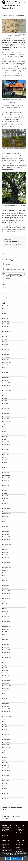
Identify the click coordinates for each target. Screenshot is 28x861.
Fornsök (17, 157)
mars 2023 (5, 406)
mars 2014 (5, 672)
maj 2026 (5, 313)
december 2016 (6, 590)
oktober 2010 (6, 775)
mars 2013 (5, 701)
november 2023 (6, 385)
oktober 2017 (6, 565)
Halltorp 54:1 (20, 148)
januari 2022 (6, 441)
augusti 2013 (6, 688)
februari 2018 (6, 557)
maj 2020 (5, 493)
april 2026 (5, 316)
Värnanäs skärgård (15, 164)
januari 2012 (6, 737)
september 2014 (7, 657)
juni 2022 (5, 429)
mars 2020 (5, 498)
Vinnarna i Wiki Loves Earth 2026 (13, 263)
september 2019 (7, 513)
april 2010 (5, 791)
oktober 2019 (6, 511)
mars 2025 (5, 346)
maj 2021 (5, 462)
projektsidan (13, 231)
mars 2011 (5, 762)
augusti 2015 (6, 629)
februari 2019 (6, 531)
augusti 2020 (6, 485)
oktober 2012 (6, 714)
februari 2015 (6, 644)
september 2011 (7, 747)
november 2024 (6, 357)
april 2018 (5, 552)
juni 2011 (5, 755)
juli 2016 (5, 603)
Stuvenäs (4, 114)
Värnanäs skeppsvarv (7, 169)
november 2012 (6, 711)
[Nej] (25, 857)
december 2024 (6, 354)
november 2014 (6, 652)
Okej (8, 858)
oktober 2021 (6, 449)
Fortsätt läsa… (8, 264)
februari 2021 (6, 470)
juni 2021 (5, 459)
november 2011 (6, 742)
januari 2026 (6, 323)
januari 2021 (6, 472)
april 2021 (5, 465)
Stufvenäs (11, 210)
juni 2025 (5, 339)
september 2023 (7, 390)
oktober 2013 (6, 683)
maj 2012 (5, 726)
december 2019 (6, 506)
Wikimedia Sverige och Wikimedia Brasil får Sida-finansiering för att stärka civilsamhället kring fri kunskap (15, 275)
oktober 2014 (6, 655)
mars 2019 (5, 529)
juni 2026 (5, 311)
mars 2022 (5, 436)
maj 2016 (5, 608)
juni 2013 (5, 693)
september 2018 (7, 544)
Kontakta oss (6, 825)
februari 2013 (6, 703)
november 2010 (6, 773)
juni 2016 (5, 606)
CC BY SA (16, 102)
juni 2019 (5, 521)
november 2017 (6, 562)
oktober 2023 (6, 388)
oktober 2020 (6, 480)
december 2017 (6, 560)
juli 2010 (5, 783)
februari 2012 (6, 734)
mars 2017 (5, 583)
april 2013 (5, 698)
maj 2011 (5, 757)
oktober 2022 (6, 418)
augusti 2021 (6, 454)
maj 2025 (5, 341)
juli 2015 (5, 631)
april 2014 (5, 670)
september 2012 (7, 716)
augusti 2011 (6, 750)
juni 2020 (5, 490)
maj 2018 (5, 549)
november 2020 (6, 477)
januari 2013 (6, 706)
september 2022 (7, 421)
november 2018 (6, 539)
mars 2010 (5, 793)
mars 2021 (5, 467)
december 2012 (6, 708)
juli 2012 (5, 721)
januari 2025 (6, 352)
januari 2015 (6, 647)
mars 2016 (5, 613)
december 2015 (6, 621)
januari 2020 (6, 503)
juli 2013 (5, 690)
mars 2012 (5, 732)
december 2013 (6, 680)
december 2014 (6, 649)
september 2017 (7, 567)
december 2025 (6, 326)
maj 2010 (5, 788)
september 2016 (7, 598)
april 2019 (5, 526)
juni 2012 (5, 724)
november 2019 (6, 508)
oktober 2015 (6, 624)
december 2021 (6, 444)
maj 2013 (5, 696)
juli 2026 (5, 308)
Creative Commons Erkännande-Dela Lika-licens (7, 849)
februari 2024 (6, 377)
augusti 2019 (6, 516)
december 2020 (6, 475)
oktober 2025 (6, 329)
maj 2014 (5, 667)
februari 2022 (6, 439)
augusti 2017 (6, 570)
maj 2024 (5, 370)
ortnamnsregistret (14, 215)
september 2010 (7, 778)
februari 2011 (6, 765)
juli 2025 (5, 336)
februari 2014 (6, 675)
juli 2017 (5, 572)
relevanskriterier (6, 70)
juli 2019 (5, 518)
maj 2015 (5, 637)
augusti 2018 (6, 547)
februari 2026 (6, 321)
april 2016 (5, 611)
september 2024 (7, 362)
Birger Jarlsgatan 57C (6, 829)
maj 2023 (5, 400)
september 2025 (7, 331)
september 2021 (7, 452)
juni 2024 (5, 367)
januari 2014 (6, 678)
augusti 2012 (6, 719)
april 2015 (5, 639)
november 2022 (6, 416)
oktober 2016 (6, 595)
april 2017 (5, 580)
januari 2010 (6, 798)
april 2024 (5, 372)
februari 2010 (6, 796)
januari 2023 (6, 411)
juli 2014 (5, 662)
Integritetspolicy (19, 832)
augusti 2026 (6, 305)
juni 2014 (5, 665)
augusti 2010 (6, 780)
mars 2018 (5, 554)
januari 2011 (6, 767)
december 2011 (6, 739)
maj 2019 (5, 524)
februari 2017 (6, 585)
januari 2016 (6, 619)
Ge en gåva (20, 840)
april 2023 (5, 403)
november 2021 (6, 447)
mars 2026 (5, 318)
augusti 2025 (6, 334)
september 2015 (7, 626)
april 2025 (5, 344)
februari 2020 (6, 500)
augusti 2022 (6, 424)
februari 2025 (6, 349)
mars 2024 (5, 375)
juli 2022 (5, 426)
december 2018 (6, 536)
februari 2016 (6, 616)
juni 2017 (5, 575)
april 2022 (5, 434)
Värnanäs (22, 226)
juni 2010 (5, 785)
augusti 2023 (6, 393)
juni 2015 (5, 634)
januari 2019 (6, 534)
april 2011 (5, 760)
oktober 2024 (6, 359)
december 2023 (6, 382)
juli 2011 (5, 752)
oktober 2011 (6, 744)
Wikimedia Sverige (20, 15)
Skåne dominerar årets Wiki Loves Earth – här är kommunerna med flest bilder (16, 268)
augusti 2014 (6, 660)
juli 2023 (5, 395)
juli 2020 (5, 488)
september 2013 (7, 685)
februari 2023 (6, 408)
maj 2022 (5, 431)
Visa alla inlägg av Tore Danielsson (13, 244)
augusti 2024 (6, 364)
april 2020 (5, 495)
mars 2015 (5, 642)
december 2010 (6, 770)
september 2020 (7, 482)
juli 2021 (5, 457)
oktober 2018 (6, 542)
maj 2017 (5, 577)
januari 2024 (6, 380)
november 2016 (6, 593)
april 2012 (5, 729)
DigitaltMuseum (6, 219)
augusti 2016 (6, 601)
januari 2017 (6, 588)
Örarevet (4, 165)
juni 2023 (5, 398)
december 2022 (6, 413)
